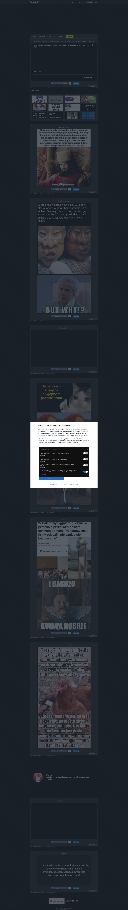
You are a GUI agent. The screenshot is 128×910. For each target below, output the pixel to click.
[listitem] (64, 449)
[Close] (94, 425)
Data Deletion (54, 484)
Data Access (64, 484)
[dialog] (64, 455)
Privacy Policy (74, 484)
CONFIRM (51, 478)
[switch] (85, 453)
